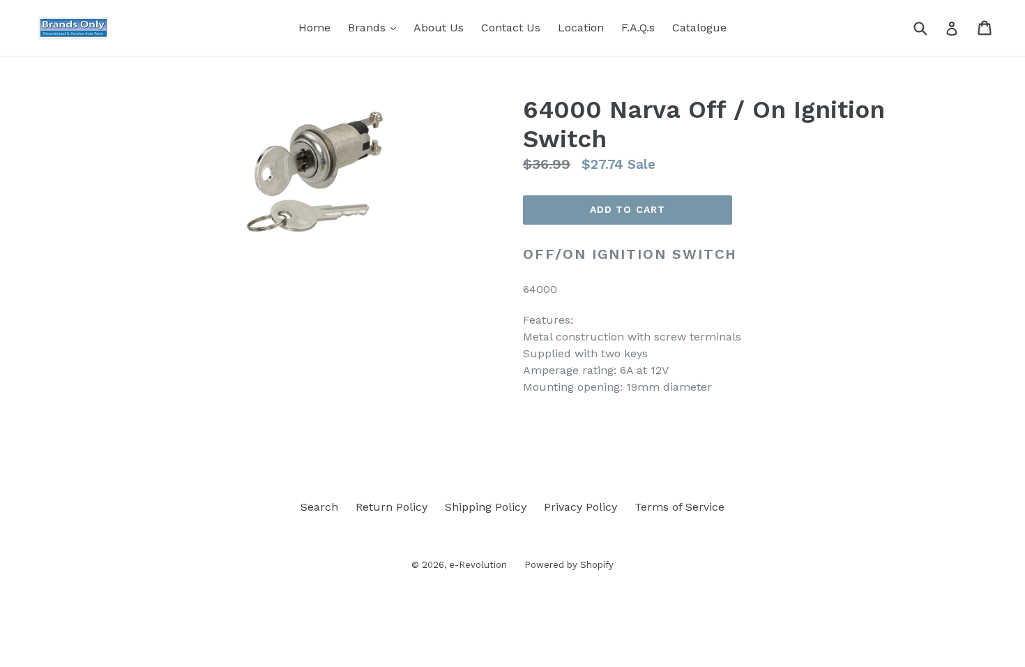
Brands (375, 27)
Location (581, 27)
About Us (438, 27)
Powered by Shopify (569, 565)
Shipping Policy (485, 507)
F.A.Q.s (638, 27)
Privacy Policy (580, 507)
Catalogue (699, 27)
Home (314, 27)
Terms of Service (679, 507)
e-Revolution (478, 565)
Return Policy (391, 507)
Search (319, 507)
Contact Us (510, 27)
